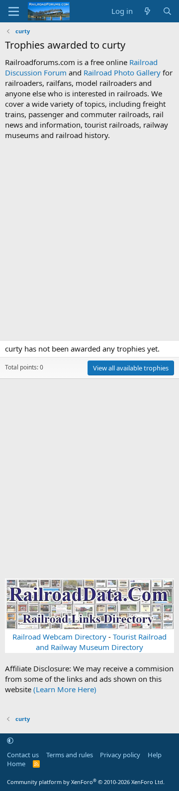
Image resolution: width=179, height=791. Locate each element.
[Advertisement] (89, 240)
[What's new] (147, 11)
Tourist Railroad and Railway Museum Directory (101, 642)
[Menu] (13, 11)
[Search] (167, 11)
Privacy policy (120, 754)
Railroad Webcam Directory (59, 637)
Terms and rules (69, 754)
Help (155, 754)
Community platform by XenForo (86, 782)
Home (16, 763)
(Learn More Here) (64, 689)
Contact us (23, 754)
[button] (10, 740)
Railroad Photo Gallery (122, 72)
